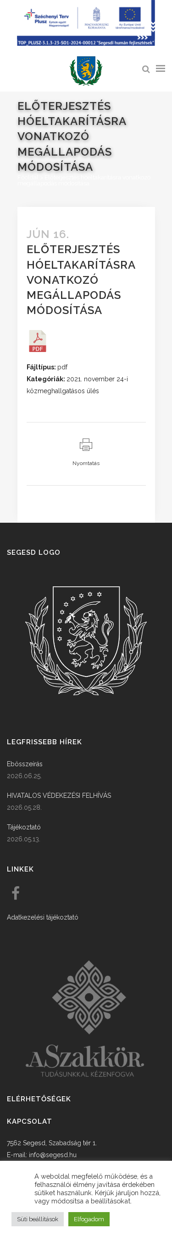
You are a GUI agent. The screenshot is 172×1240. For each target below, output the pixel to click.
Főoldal (28, 177)
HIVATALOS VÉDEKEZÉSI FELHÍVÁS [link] (59, 795)
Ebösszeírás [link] (25, 764)
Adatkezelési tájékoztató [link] (42, 917)
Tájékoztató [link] (24, 827)
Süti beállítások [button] (37, 1219)
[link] (86, 71)
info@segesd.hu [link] (53, 1155)
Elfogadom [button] (89, 1219)
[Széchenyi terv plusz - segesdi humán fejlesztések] (86, 43)
